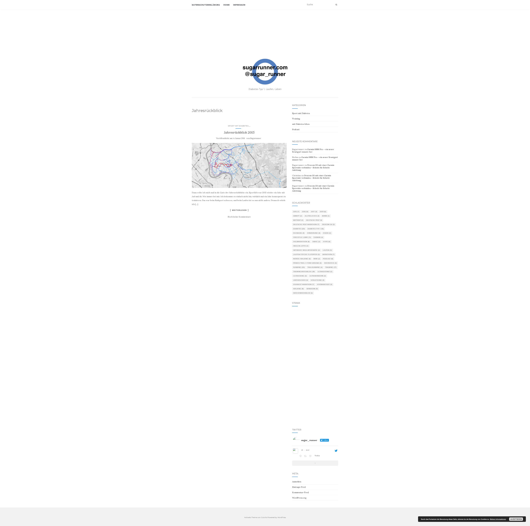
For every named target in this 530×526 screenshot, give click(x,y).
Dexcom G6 (328, 224)
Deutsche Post (314, 220)
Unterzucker (300, 280)
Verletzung (317, 280)
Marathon (329, 254)
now (307, 450)
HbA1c (316, 241)
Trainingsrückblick (304, 271)
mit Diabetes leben (300, 124)
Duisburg (298, 233)
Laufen (327, 250)
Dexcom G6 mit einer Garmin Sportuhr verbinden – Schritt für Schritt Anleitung (313, 167)
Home (226, 5)
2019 (323, 212)
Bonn (326, 216)
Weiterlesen (239, 210)
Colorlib (264, 517)
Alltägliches (312, 216)
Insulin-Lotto (300, 246)
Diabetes (299, 229)
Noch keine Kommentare (239, 217)
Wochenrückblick (303, 293)
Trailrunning (315, 267)
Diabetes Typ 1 (316, 229)
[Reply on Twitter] (301, 456)
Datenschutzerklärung (206, 5)
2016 (305, 212)
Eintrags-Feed (299, 487)
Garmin (318, 237)
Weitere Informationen (498, 519)
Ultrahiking (300, 276)
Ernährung (313, 233)
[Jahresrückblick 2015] (239, 165)
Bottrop (298, 220)
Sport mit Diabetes (238, 126)
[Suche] (336, 5)
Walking (298, 289)
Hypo (326, 241)
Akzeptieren (516, 519)
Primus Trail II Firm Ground (307, 263)
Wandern (312, 289)
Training (296, 118)
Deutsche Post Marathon (306, 224)
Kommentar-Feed (300, 492)
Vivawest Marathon (303, 284)
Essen (327, 233)
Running (299, 267)
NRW (317, 259)
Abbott (297, 216)
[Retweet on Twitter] (306, 456)
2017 (314, 212)
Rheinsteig (330, 263)
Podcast (296, 129)
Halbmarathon (301, 241)
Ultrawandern (318, 276)
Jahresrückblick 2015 (239, 132)
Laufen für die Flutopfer (306, 254)
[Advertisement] (265, 30)
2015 (296, 212)
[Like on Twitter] (311, 456)
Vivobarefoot (324, 284)
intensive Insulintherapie (306, 250)
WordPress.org (299, 498)
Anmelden (296, 481)
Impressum (239, 5)
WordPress (281, 517)
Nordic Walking (302, 259)
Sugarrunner (255, 138)
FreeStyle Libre (302, 237)
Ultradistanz (325, 271)
